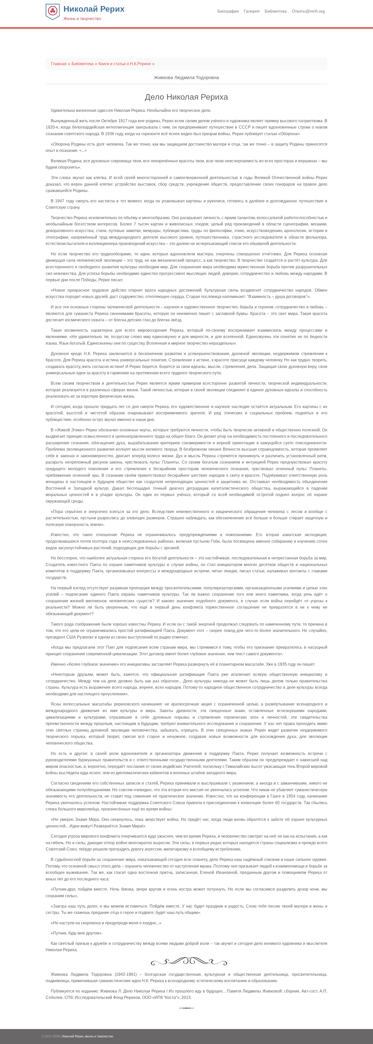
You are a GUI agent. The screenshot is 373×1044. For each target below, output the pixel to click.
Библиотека (276, 11)
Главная (59, 64)
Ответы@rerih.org (308, 11)
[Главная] (53, 18)
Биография (228, 11)
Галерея (252, 11)
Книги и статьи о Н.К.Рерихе (124, 64)
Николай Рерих (94, 12)
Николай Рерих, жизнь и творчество (87, 1036)
